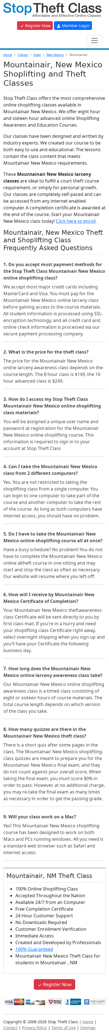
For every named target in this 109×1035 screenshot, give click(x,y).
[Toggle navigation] (94, 40)
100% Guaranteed (34, 949)
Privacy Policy (34, 1027)
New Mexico (55, 55)
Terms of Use (63, 1027)
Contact (10, 1027)
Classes (23, 55)
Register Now (37, 25)
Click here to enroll (76, 221)
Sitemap (88, 1027)
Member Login (75, 25)
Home (7, 55)
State (37, 55)
